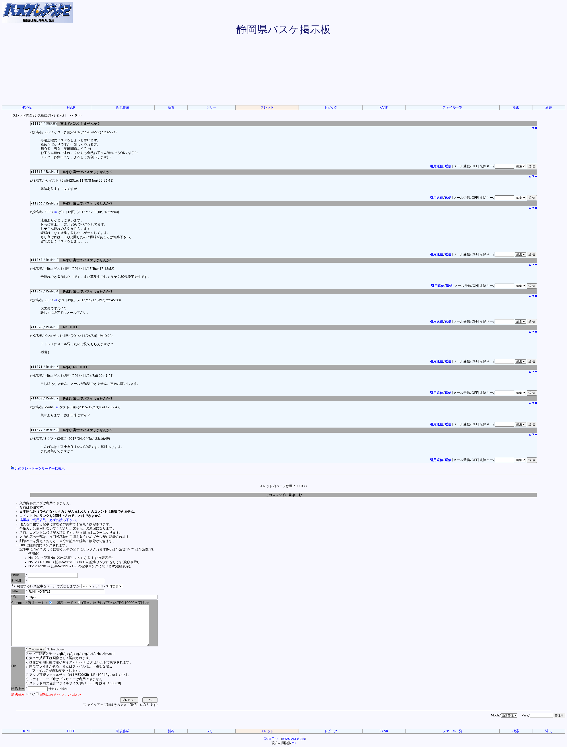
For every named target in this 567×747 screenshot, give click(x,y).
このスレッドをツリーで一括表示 (39, 468)
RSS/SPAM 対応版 (293, 739)
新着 (171, 107)
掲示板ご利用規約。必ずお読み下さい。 (49, 520)
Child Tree (271, 739)
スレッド (267, 107)
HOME (26, 107)
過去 (548, 107)
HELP (71, 107)
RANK (383, 107)
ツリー (211, 107)
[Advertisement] (283, 71)
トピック (330, 107)
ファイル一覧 (452, 107)
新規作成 (122, 107)
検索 (516, 107)
